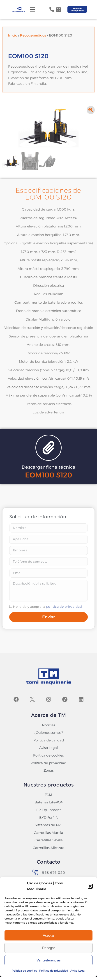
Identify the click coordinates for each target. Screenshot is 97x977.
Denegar (48, 948)
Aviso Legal (77, 970)
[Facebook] (16, 699)
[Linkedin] (81, 699)
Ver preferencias (49, 960)
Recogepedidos (33, 35)
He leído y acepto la (47, 607)
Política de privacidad (53, 970)
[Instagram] (48, 699)
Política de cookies (24, 970)
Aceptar (48, 935)
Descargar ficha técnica (49, 467)
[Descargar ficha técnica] (48, 448)
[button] (90, 886)
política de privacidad (64, 607)
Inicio (12, 35)
